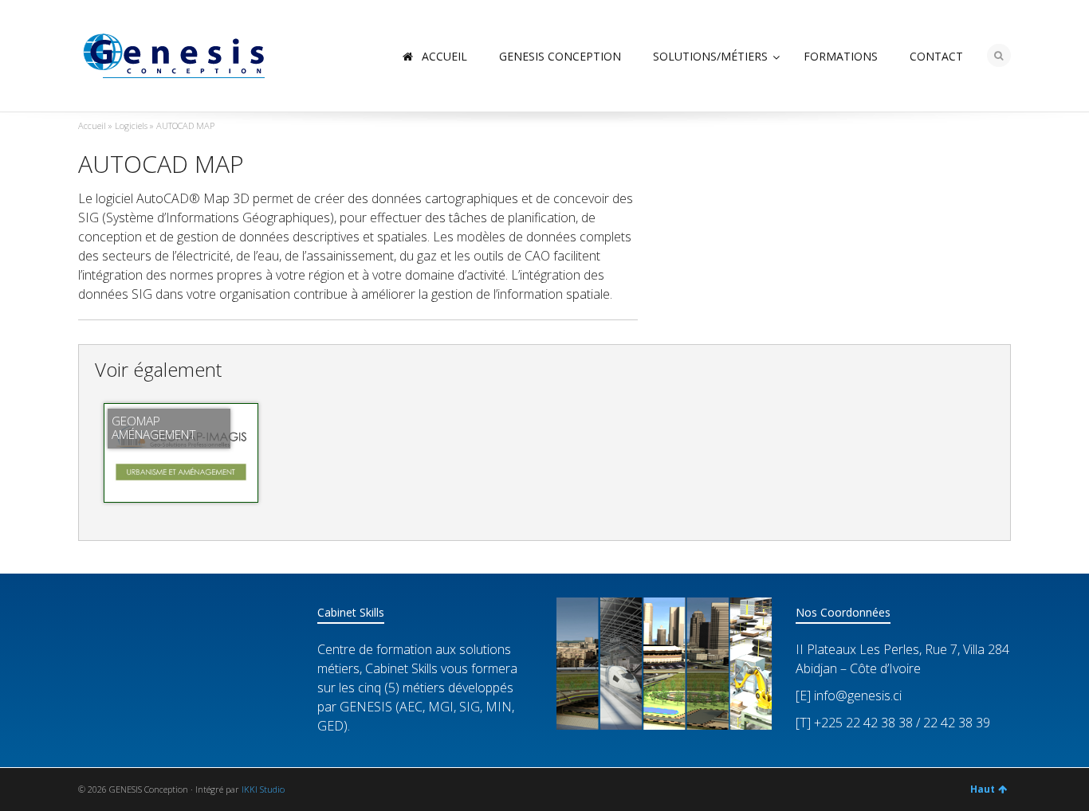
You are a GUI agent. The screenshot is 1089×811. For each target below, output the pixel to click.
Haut (982, 789)
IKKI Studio (263, 789)
